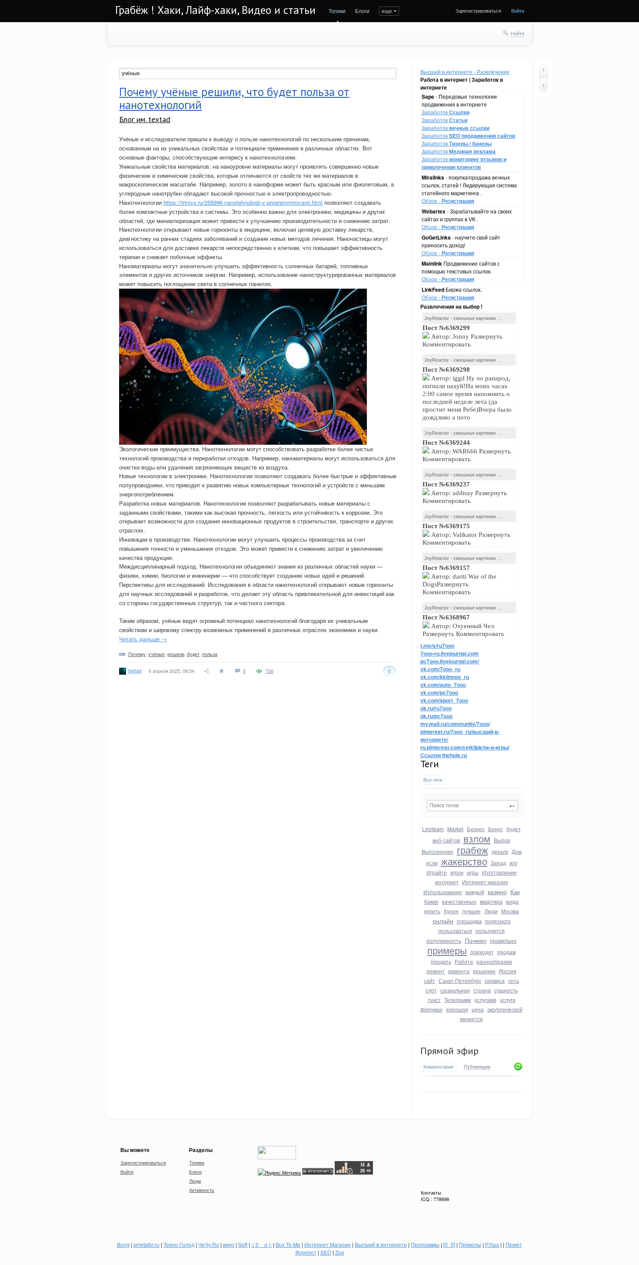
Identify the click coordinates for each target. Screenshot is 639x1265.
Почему (475, 940)
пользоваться (455, 930)
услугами (485, 999)
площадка (469, 921)
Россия (507, 971)
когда (512, 901)
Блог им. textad (144, 119)
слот (431, 990)
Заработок (445, 112)
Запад (498, 862)
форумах (431, 1009)
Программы (425, 1244)
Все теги (432, 779)
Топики (337, 10)
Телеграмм (457, 999)
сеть (513, 980)
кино (228, 1244)
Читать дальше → (143, 639)
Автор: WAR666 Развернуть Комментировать (467, 451)
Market (455, 828)
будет (513, 828)
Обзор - (448, 200)
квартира (491, 901)
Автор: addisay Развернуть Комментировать (465, 492)
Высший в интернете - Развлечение (464, 71)
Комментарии (438, 1066)
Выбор (502, 840)
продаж (506, 951)
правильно (503, 940)
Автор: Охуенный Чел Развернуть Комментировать (464, 625)
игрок (456, 872)
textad (134, 670)
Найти (517, 33)
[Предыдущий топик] (543, 71)
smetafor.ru (146, 1244)
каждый (475, 891)
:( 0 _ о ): (261, 1244)
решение (484, 971)
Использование (442, 891)
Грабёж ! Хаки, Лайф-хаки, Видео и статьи (215, 10)
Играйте (436, 872)
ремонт (435, 971)
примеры (447, 950)
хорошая (457, 1009)
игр (513, 862)
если (432, 862)
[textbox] (472, 805)
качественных (459, 901)
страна (482, 990)
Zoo (339, 1252)
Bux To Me (288, 1244)
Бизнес (476, 828)
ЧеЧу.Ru (208, 1244)
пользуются (490, 930)
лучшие (471, 911)
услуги (508, 999)
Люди (491, 911)
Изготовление (499, 872)
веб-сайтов (446, 840)
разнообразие (494, 961)
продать (441, 961)
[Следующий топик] (543, 85)
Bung (123, 1244)
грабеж (472, 849)
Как (515, 891)
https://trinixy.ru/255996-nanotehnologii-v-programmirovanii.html (243, 202)
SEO (325, 1252)
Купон (451, 911)
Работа (464, 961)
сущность (506, 990)
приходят (482, 951)
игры (473, 872)
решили (175, 653)
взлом (476, 838)
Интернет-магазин (485, 882)
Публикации (477, 1067)
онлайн (443, 920)
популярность (443, 940)
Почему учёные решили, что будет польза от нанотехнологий (234, 98)
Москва (510, 911)
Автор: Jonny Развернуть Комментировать (463, 336)
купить (432, 911)
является (471, 1018)
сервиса (495, 980)
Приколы (470, 1244)
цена (478, 1009)
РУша (492, 1244)
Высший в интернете (381, 1244)
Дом (517, 851)
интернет (447, 882)
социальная (455, 990)
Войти (517, 10)
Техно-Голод (178, 1244)
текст (434, 999)
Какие (431, 901)
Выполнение (437, 851)
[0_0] (449, 1244)
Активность (201, 1189)
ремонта (458, 971)
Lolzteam (433, 828)
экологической (505, 1009)
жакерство (464, 861)
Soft (242, 1244)
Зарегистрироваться (478, 10)
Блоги (362, 10)
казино (497, 891)
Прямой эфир (449, 1051)
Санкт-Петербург (460, 980)
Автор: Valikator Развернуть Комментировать (466, 534)
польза (209, 653)
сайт (429, 980)
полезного (498, 921)
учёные (156, 653)
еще (387, 10)
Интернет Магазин (327, 1244)
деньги (500, 851)
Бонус (495, 828)
